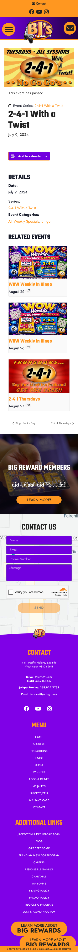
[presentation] (38, 262)
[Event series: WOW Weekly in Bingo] (28, 290)
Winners (39, 772)
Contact (39, 807)
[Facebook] (31, 11)
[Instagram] (46, 11)
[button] (8, 29)
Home (39, 737)
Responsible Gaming (39, 869)
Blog (39, 841)
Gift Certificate (39, 848)
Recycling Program (39, 905)
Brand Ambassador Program (39, 855)
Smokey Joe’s (39, 793)
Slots (39, 765)
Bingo (46, 221)
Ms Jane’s (39, 786)
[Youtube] (39, 11)
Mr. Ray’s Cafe (39, 800)
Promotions (39, 751)
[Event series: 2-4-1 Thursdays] (28, 405)
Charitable (39, 876)
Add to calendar (30, 156)
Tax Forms (39, 884)
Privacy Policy (39, 898)
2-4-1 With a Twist (22, 208)
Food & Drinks (39, 779)
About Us (39, 744)
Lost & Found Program (39, 912)
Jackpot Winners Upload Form (39, 834)
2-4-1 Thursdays (24, 399)
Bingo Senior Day (25, 423)
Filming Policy (39, 891)
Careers (39, 862)
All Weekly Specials (23, 221)
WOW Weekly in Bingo (30, 284)
